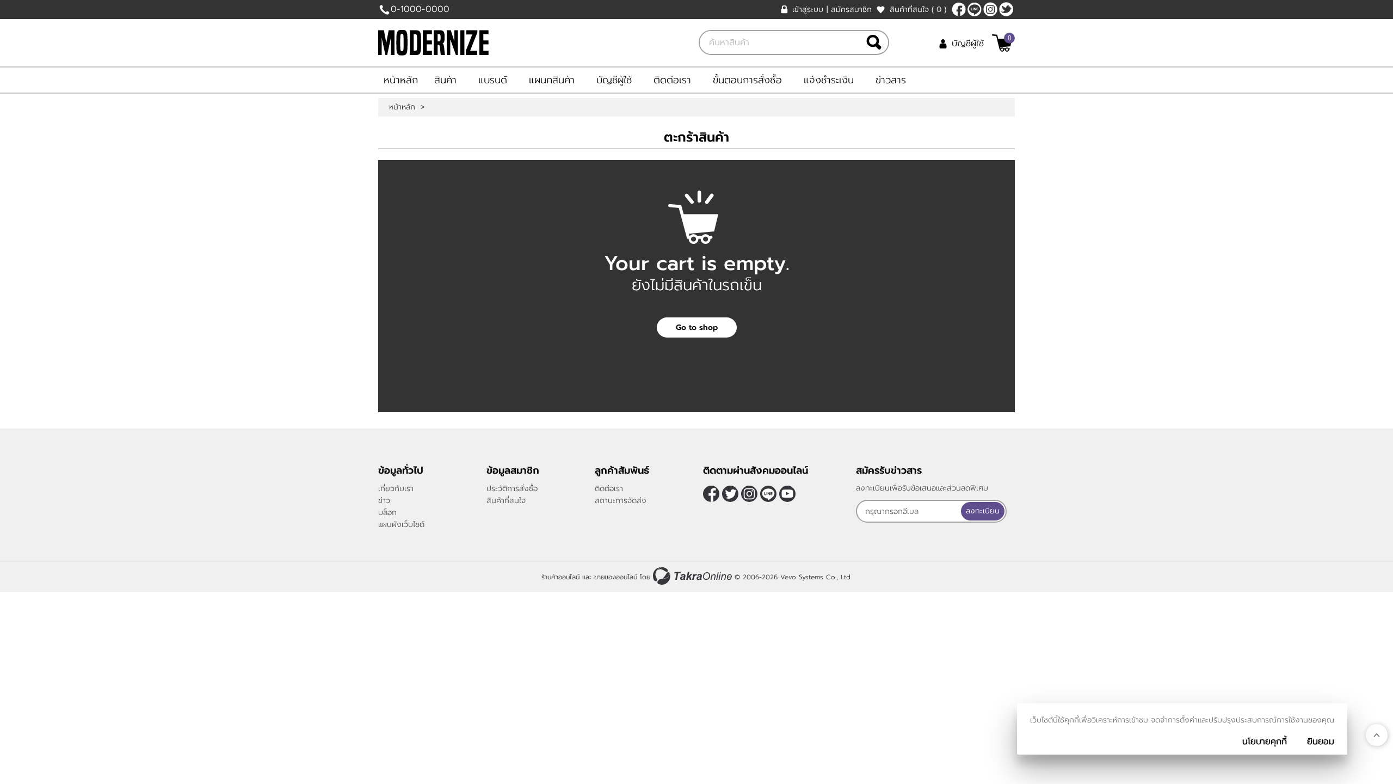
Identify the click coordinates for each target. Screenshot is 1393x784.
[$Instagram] (990, 9)
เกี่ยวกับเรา (396, 488)
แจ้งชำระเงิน (829, 80)
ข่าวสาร (891, 80)
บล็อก (387, 512)
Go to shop (697, 327)
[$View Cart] (1002, 43)
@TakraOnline (974, 9)
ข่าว (384, 500)
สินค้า (445, 80)
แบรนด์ (492, 80)
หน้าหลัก (401, 80)
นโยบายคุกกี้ (1264, 741)
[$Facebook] (959, 9)
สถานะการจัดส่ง (620, 500)
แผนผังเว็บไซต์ (401, 524)
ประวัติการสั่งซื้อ (512, 488)
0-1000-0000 (420, 9)
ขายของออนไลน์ (615, 577)
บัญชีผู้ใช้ (968, 43)
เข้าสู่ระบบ (807, 9)
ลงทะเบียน (983, 511)
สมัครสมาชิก (851, 9)
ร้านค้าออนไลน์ (560, 577)
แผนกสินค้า (552, 80)
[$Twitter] (1006, 9)
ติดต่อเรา (672, 80)
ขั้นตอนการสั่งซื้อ (747, 80)
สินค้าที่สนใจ (918, 9)
